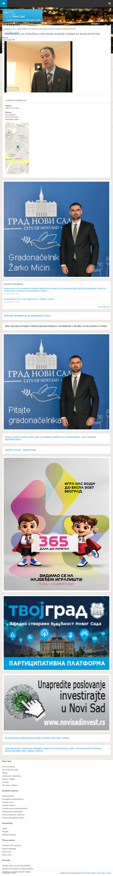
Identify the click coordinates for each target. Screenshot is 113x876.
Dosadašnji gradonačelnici (13, 799)
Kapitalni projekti (9, 835)
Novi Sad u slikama (10, 785)
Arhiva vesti (6, 855)
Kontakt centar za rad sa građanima (16, 866)
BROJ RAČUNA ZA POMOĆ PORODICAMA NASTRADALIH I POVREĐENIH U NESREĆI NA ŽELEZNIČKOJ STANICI (56, 326)
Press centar (8, 840)
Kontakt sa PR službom (11, 846)
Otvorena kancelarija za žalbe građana (17, 869)
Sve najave (102, 307)
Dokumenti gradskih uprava (13, 818)
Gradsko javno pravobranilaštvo (15, 808)
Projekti (5, 832)
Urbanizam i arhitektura (11, 776)
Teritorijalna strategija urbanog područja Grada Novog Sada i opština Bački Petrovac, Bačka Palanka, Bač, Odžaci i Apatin (53, 750)
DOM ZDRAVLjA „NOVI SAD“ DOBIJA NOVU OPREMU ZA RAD (29, 299)
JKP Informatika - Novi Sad (93, 873)
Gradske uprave (8, 805)
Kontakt (6, 860)
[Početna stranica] (22, 22)
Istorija (5, 773)
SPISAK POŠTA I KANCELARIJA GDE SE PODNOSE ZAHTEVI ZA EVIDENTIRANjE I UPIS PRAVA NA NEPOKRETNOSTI (50, 438)
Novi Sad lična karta (10, 770)
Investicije (7, 823)
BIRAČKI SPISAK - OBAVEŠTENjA (20, 450)
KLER (4, 829)
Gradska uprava (10, 790)
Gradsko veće (7, 802)
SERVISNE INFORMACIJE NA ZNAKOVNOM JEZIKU (27, 316)
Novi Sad (6, 761)
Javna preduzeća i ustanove (13, 815)
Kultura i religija (8, 779)
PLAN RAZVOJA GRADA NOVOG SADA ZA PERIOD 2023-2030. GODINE (37, 738)
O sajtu (108, 873)
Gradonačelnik (8, 796)
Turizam (5, 782)
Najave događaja (13, 284)
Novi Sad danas (8, 767)
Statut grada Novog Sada (12, 812)
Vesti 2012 (6, 852)
